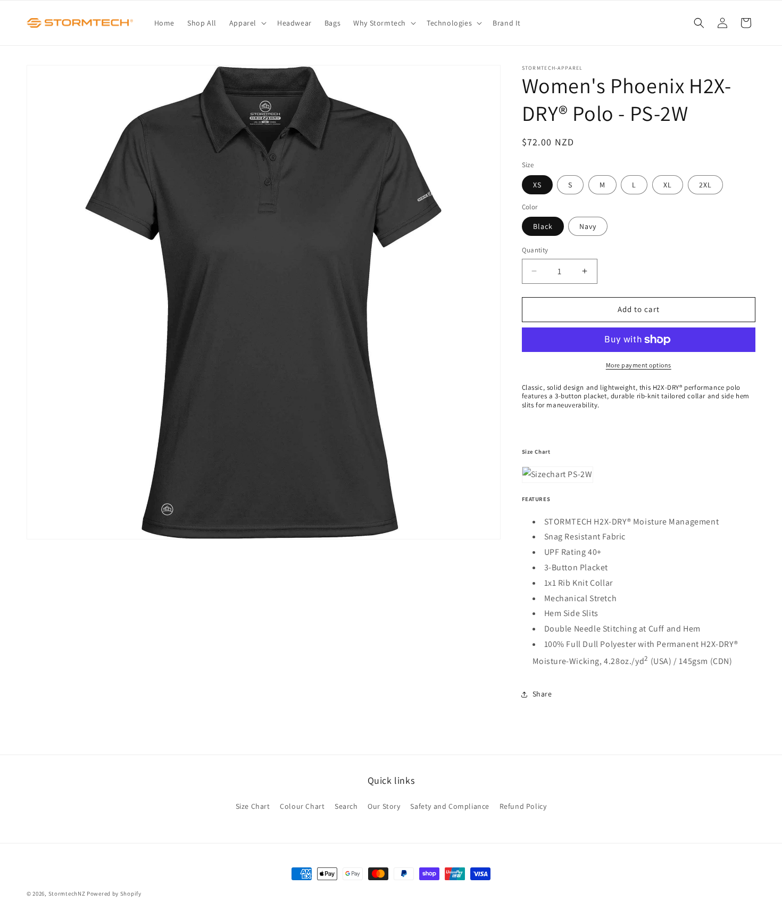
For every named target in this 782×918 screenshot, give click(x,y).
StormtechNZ (67, 893)
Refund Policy (523, 806)
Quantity (535, 250)
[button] (247, 23)
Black (543, 226)
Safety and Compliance (449, 806)
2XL (705, 185)
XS (537, 185)
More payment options (638, 365)
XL (667, 185)
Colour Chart (302, 806)
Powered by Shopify (114, 893)
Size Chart (253, 806)
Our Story (384, 806)
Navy (587, 226)
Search (346, 806)
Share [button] (542, 694)
